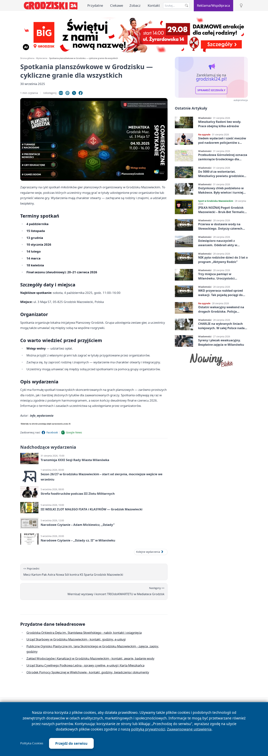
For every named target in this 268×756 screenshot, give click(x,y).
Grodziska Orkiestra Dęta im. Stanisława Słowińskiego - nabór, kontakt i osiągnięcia (84, 632)
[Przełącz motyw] (241, 5)
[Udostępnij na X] (74, 93)
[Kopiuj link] (61, 93)
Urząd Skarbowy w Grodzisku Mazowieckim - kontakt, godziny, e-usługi (76, 639)
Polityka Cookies (31, 743)
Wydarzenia (41, 58)
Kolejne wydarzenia (148, 551)
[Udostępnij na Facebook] (80, 93)
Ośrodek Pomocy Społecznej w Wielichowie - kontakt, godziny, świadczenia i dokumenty (87, 672)
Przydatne (95, 5)
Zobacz (135, 5)
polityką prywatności (148, 729)
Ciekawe (116, 5)
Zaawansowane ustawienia (189, 729)
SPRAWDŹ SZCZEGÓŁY (211, 90)
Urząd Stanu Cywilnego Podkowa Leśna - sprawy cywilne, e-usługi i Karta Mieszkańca (85, 665)
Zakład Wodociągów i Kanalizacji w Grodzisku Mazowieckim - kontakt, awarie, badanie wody (90, 658)
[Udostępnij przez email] (67, 93)
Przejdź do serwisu (71, 743)
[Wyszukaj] (186, 5)
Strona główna (27, 58)
